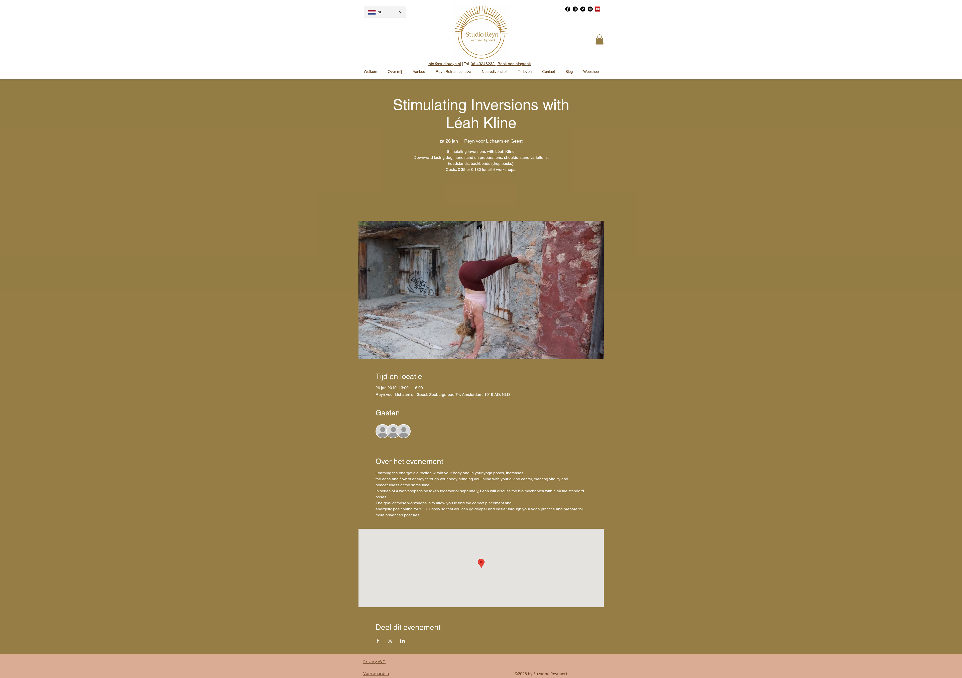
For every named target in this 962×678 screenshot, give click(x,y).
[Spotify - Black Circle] (590, 9)
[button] (599, 39)
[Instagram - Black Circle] (575, 9)
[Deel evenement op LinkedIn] (402, 641)
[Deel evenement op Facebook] (378, 641)
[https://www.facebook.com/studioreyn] (567, 9)
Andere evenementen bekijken (481, 197)
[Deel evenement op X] (390, 641)
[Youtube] (597, 9)
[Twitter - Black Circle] (582, 9)
